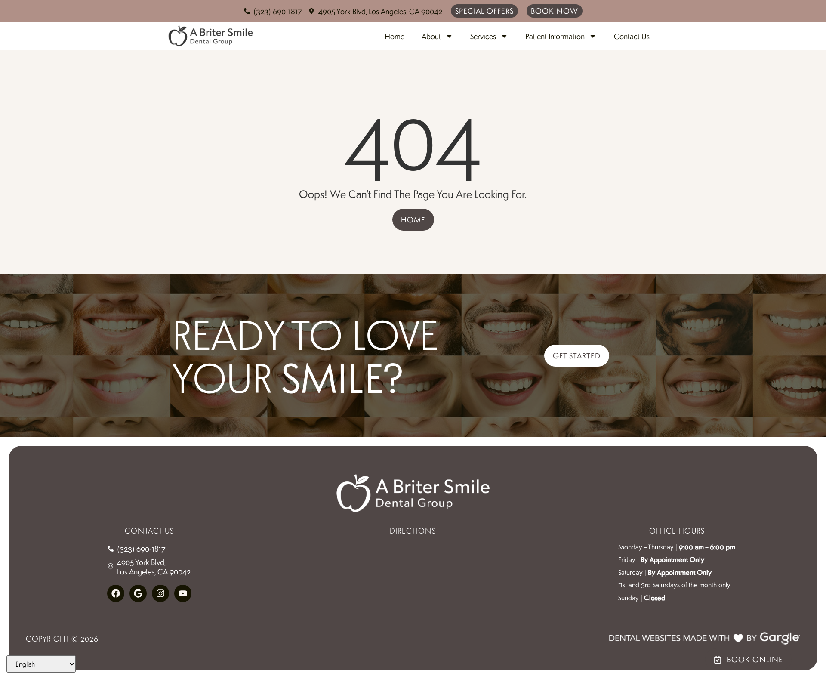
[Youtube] (182, 593)
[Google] (138, 593)
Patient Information (555, 36)
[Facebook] (115, 593)
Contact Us (632, 36)
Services (483, 36)
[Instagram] (160, 593)
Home (394, 36)
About (431, 36)
